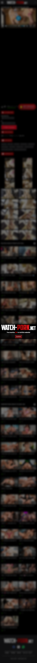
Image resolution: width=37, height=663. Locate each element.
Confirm (18, 336)
